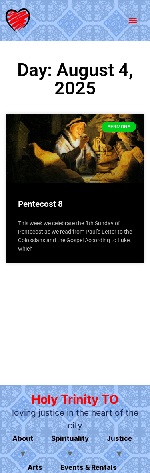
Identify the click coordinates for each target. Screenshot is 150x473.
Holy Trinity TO (75, 399)
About (22, 438)
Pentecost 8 (40, 204)
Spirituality (70, 438)
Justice (119, 438)
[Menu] (133, 20)
